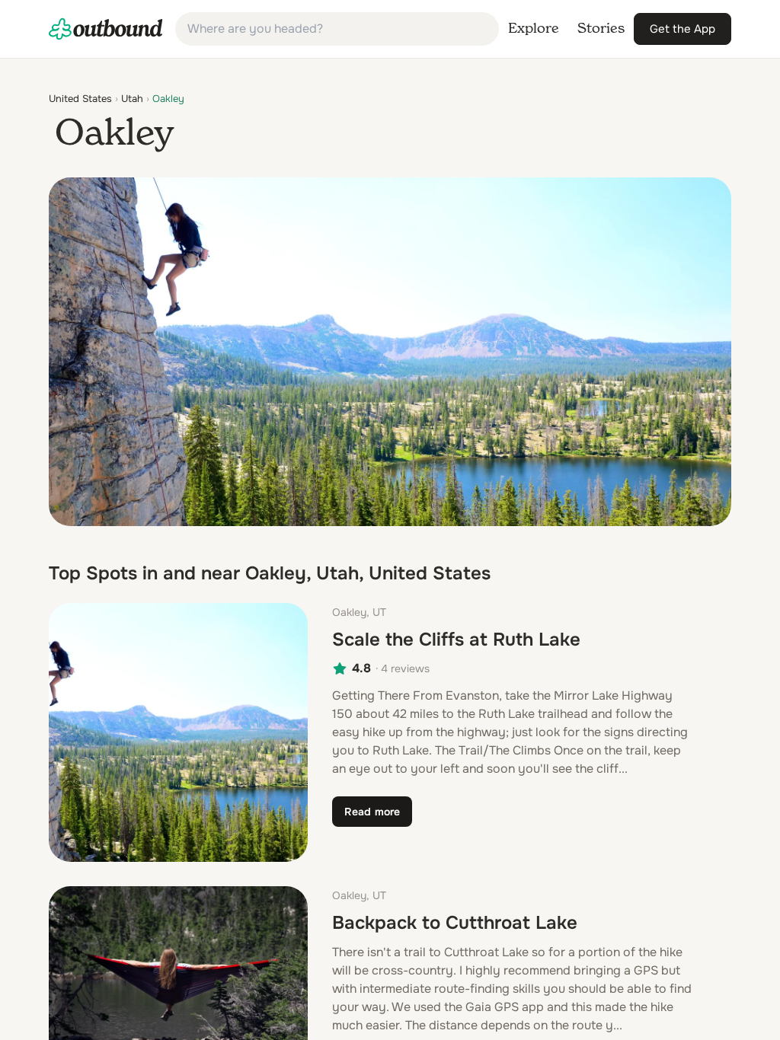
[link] (106, 28)
